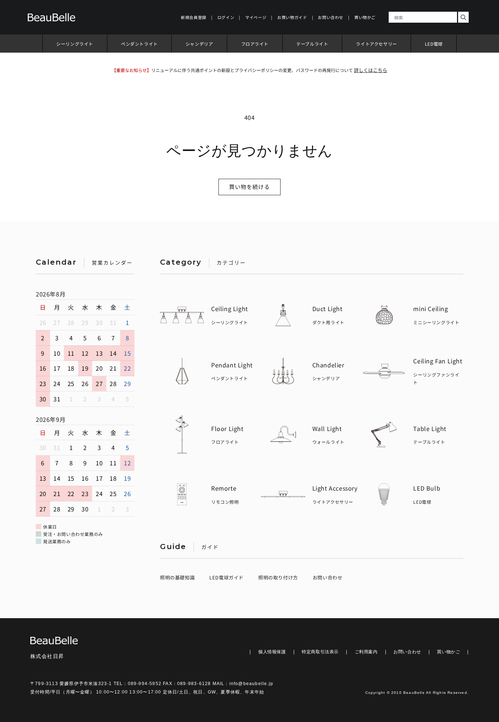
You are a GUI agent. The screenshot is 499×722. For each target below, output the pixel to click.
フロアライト (255, 44)
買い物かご (448, 651)
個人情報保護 (272, 651)
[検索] (463, 17)
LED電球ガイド (226, 577)
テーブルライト (312, 44)
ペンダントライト (139, 44)
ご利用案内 (366, 651)
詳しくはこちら (370, 70)
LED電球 (434, 44)
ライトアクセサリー (376, 44)
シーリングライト (74, 44)
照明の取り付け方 (278, 577)
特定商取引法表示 (320, 651)
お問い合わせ (328, 577)
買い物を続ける (249, 186)
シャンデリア (199, 44)
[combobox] (423, 17)
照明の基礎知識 (177, 577)
